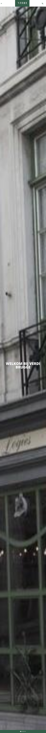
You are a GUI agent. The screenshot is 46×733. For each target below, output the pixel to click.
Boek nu (23, 731)
